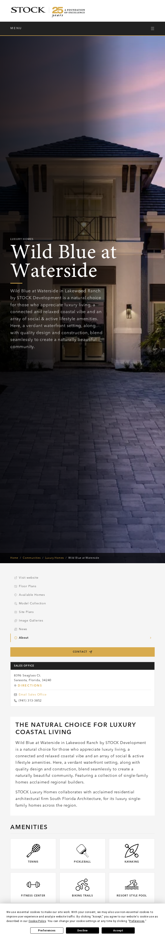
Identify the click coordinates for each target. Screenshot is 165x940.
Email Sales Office (32, 694)
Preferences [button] (137, 921)
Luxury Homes (54, 558)
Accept (118, 930)
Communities (32, 558)
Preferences (47, 930)
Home (14, 558)
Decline (82, 930)
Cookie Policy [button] (37, 921)
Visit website (28, 577)
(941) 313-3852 (30, 700)
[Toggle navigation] (152, 28)
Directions (30, 685)
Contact (80, 652)
